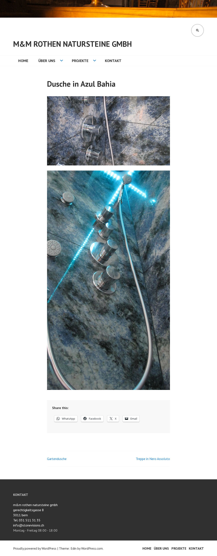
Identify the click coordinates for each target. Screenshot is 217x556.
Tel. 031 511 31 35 (26, 520)
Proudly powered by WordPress (34, 548)
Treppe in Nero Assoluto (153, 459)
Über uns (46, 60)
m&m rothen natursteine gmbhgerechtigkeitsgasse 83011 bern (35, 510)
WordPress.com (92, 548)
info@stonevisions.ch (28, 525)
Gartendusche (57, 459)
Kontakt (113, 60)
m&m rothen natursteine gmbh (72, 44)
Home (23, 60)
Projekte (80, 60)
